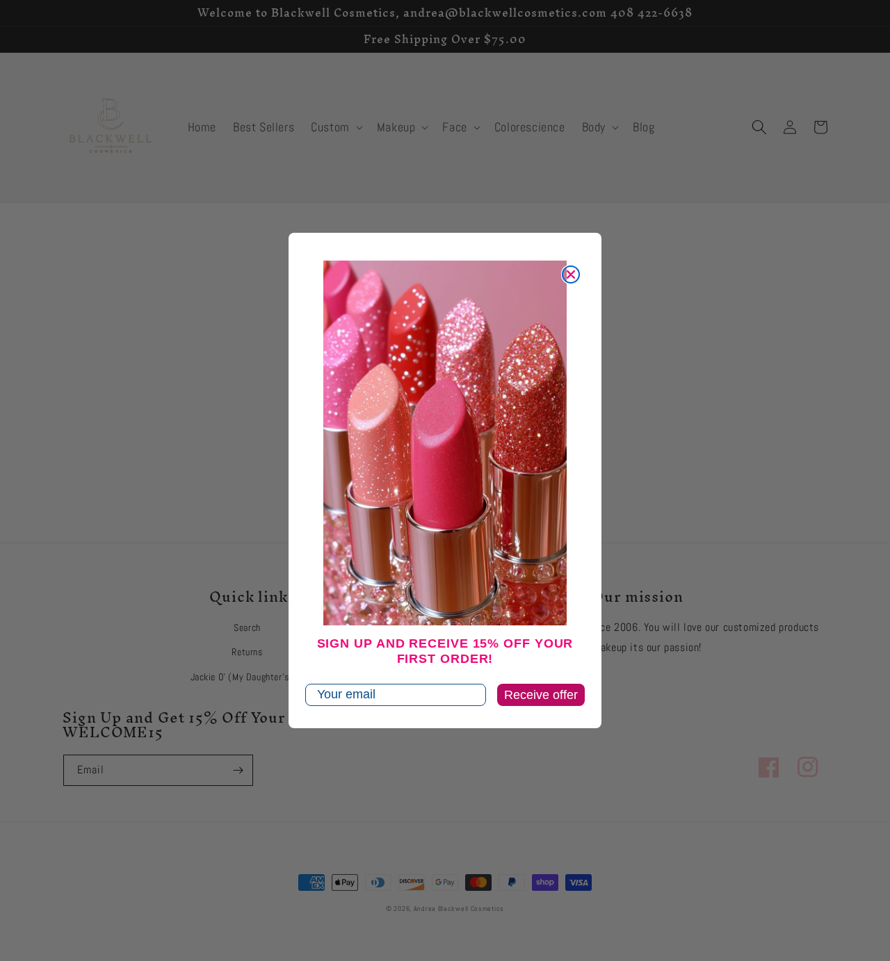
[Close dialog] (571, 274)
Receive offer (541, 695)
